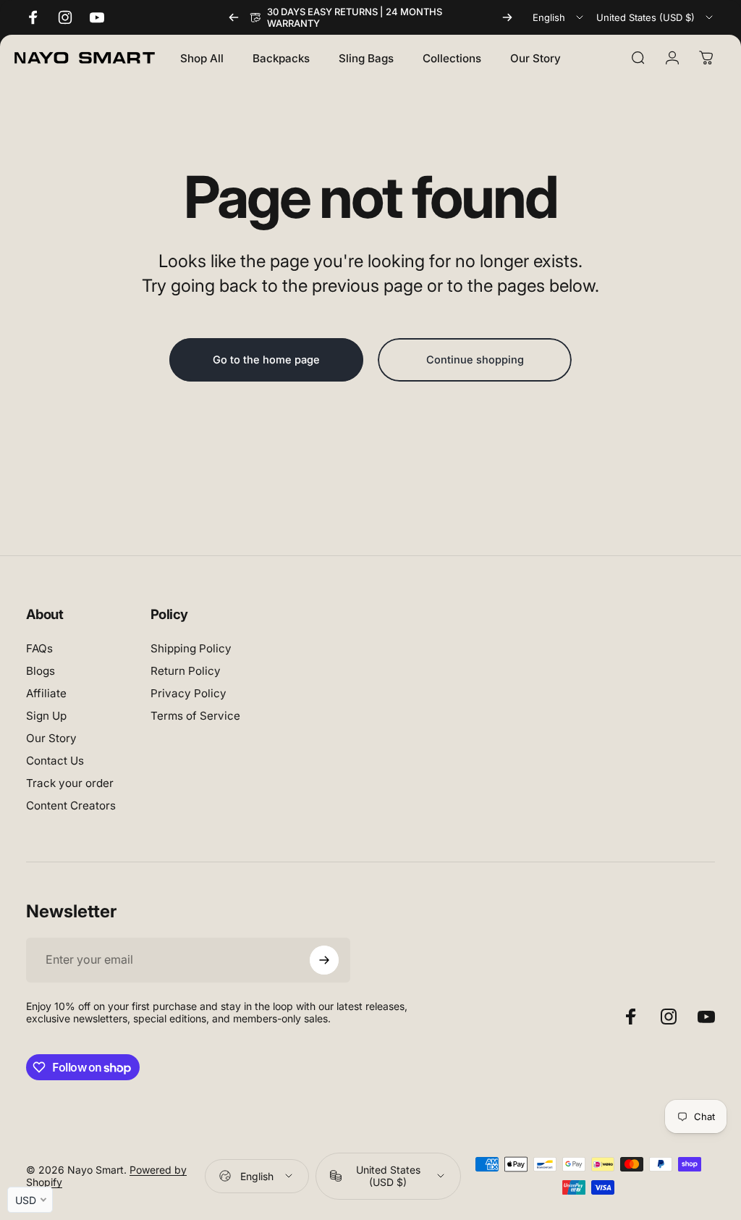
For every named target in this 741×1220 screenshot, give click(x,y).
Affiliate (46, 693)
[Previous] (234, 17)
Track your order (70, 783)
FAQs (39, 648)
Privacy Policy (188, 693)
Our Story (51, 738)
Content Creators (71, 805)
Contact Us (55, 760)
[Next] (507, 17)
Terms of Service (195, 716)
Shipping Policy (191, 648)
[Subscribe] (324, 960)
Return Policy (186, 671)
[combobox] (559, 17)
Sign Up (46, 716)
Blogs (40, 671)
